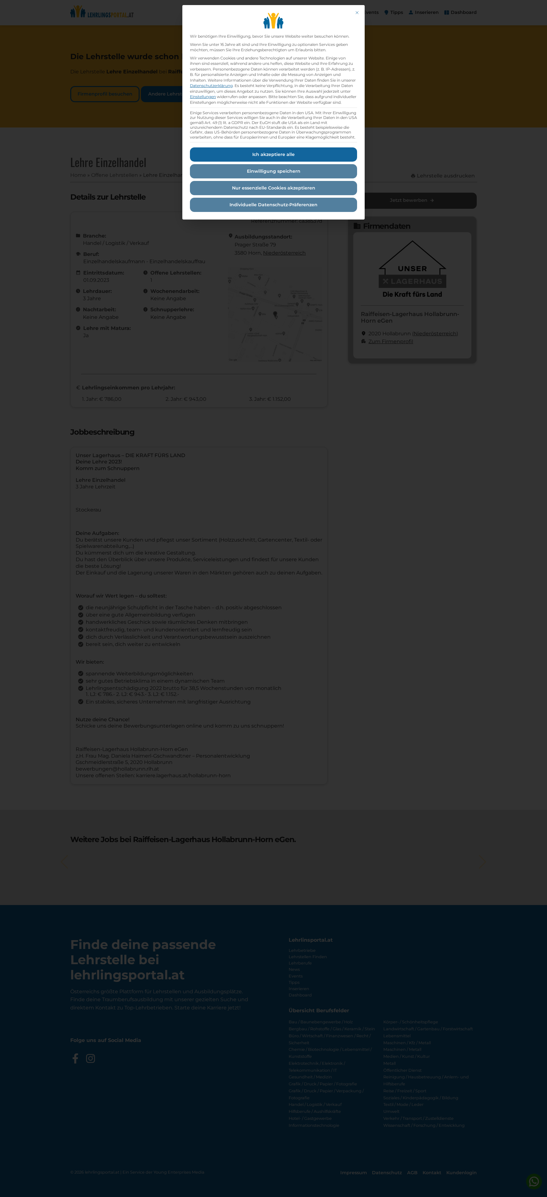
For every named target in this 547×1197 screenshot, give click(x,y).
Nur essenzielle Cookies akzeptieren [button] (273, 188)
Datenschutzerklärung (211, 85)
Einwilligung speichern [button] (273, 171)
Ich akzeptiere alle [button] (273, 154)
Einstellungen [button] (203, 96)
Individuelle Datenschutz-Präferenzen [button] (273, 205)
